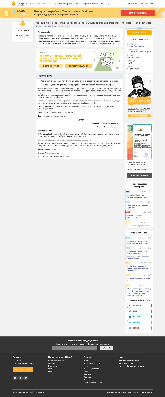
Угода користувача (110, 392)
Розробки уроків (145, 52)
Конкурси (85, 4)
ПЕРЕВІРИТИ (106, 348)
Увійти (22, 38)
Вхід (141, 4)
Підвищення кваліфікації (63, 4)
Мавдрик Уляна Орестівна (137, 46)
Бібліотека (41, 4)
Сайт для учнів (132, 4)
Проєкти (87, 371)
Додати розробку (140, 175)
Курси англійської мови (93, 383)
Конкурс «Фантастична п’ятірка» (132, 366)
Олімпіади (87, 377)
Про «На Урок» (18, 360)
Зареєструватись (23, 31)
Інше (101, 4)
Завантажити (140, 33)
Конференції (53, 366)
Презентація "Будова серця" (138, 226)
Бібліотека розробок (92, 363)
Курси (50, 369)
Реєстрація (149, 4)
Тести (49, 4)
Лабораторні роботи (92, 369)
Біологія (130, 52)
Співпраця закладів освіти (23, 363)
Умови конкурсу (138, 13)
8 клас (136, 52)
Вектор (51, 371)
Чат (77, 3)
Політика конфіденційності (142, 392)
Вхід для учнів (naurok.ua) (129, 360)
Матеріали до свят (126, 363)
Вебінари (51, 363)
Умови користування (125, 392)
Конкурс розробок (63, 11)
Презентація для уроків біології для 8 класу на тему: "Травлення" (138, 268)
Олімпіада (94, 4)
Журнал (32, 4)
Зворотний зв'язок (23, 369)
